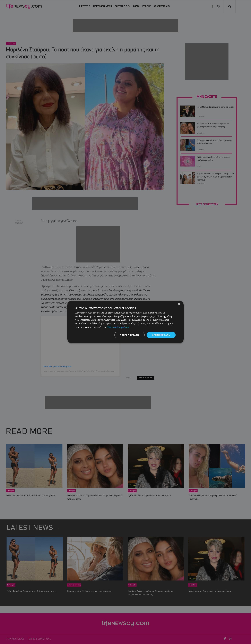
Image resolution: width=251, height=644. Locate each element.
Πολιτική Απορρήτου (118, 326)
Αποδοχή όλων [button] (161, 334)
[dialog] (125, 322)
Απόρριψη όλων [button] (129, 334)
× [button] (179, 304)
